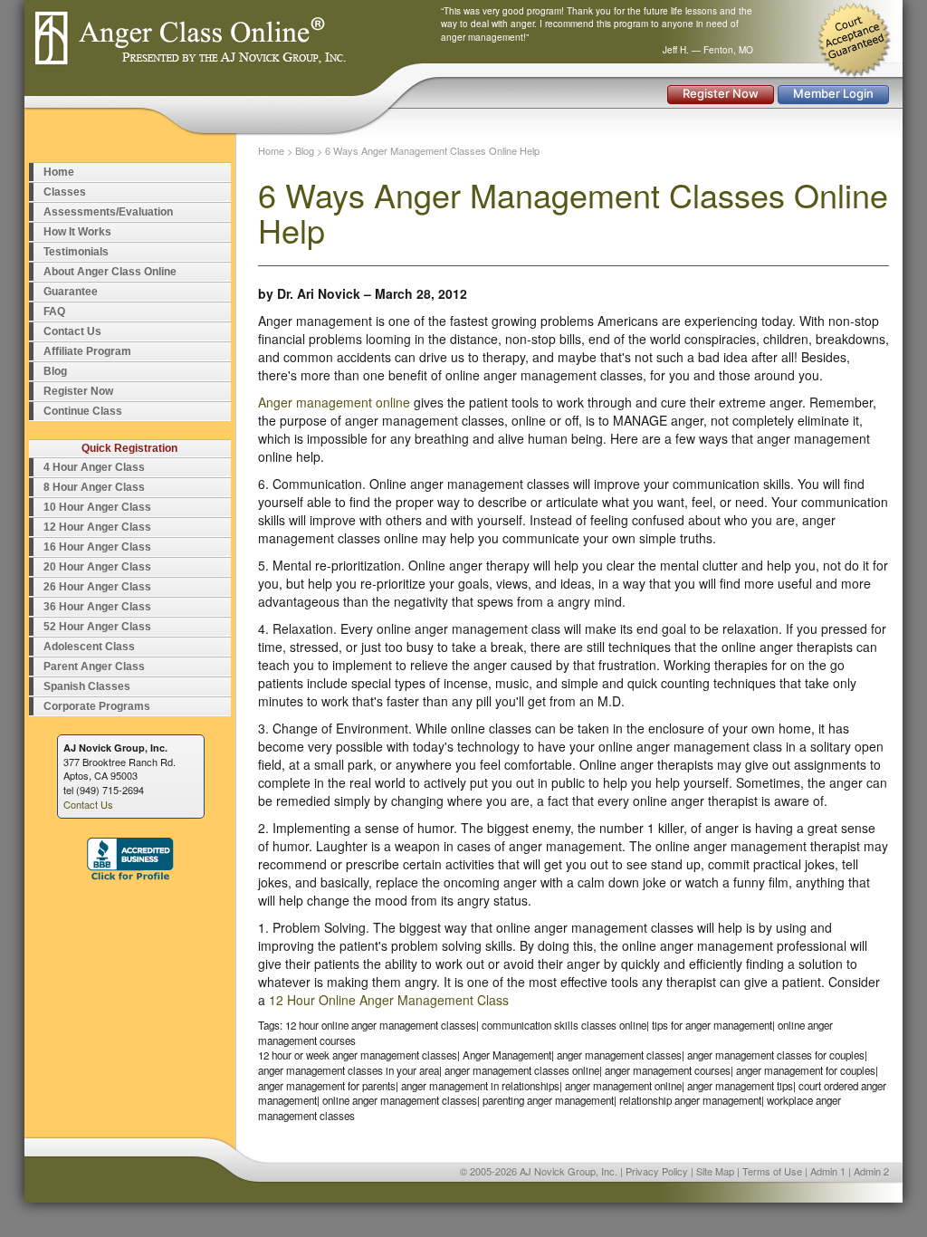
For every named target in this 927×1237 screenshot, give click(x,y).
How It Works (77, 231)
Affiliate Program (87, 351)
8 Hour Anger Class (94, 487)
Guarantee (70, 291)
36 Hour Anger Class (97, 606)
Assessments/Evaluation (108, 212)
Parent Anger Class (94, 666)
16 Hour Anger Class (97, 547)
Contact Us (72, 331)
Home (58, 172)
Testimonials (76, 251)
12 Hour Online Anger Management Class (389, 1000)
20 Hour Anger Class (97, 567)
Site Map (715, 1171)
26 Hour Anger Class (97, 586)
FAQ (54, 311)
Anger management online (334, 402)
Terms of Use (772, 1171)
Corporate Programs (96, 706)
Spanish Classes (86, 686)
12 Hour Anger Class (97, 527)
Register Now (721, 93)
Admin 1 (828, 1171)
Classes (64, 192)
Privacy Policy (657, 1171)
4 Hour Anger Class (94, 467)
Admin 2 (871, 1171)
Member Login (833, 93)
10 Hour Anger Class (97, 507)
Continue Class (82, 411)
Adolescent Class (89, 646)
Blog (55, 371)
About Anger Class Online (110, 271)
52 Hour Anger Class (97, 626)
